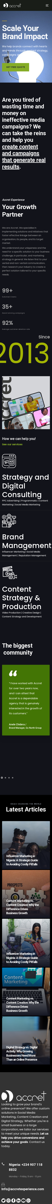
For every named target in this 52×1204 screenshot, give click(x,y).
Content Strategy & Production (21, 598)
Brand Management (26, 541)
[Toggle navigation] (41, 5)
